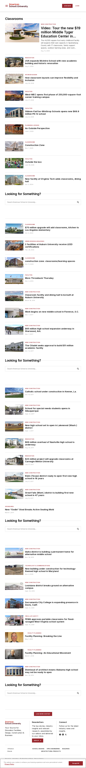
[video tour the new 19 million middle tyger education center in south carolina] (22, 32)
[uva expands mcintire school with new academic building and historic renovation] (14, 62)
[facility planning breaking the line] (14, 637)
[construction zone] (14, 146)
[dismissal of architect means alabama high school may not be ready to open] (14, 671)
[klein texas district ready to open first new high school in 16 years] (14, 477)
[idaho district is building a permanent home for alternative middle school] (14, 553)
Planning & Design (32, 125)
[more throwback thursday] (14, 279)
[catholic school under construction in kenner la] (14, 393)
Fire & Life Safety (31, 616)
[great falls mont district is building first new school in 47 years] (14, 494)
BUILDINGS (66, 749)
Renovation (29, 58)
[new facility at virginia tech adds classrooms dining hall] (14, 180)
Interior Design (31, 74)
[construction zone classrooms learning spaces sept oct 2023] (14, 262)
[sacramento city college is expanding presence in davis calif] (14, 603)
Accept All (75, 763)
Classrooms (30, 142)
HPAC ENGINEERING (53, 749)
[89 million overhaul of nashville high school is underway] (14, 443)
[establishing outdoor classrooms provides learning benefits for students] (14, 163)
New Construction (48, 24)
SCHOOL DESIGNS (38, 749)
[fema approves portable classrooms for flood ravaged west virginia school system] (14, 620)
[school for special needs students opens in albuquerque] (14, 409)
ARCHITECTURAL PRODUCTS (51, 751)
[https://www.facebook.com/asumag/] (60, 735)
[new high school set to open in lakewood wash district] (14, 426)
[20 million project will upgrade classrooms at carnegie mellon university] (14, 460)
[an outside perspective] (14, 129)
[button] (6, 5)
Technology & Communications (37, 565)
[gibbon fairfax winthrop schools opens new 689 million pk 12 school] (14, 112)
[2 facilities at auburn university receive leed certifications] (14, 245)
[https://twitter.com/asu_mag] (66, 735)
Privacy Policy (9, 764)
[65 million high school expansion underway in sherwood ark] (14, 330)
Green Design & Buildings (34, 241)
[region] (43, 763)
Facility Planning (34, 633)
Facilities (28, 91)
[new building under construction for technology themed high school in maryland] (14, 570)
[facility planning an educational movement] (14, 654)
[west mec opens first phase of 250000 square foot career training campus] (14, 96)
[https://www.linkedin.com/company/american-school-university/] (63, 735)
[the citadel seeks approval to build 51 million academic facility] (14, 347)
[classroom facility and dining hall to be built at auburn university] (14, 296)
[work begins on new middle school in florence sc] (14, 313)
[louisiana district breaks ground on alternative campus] (14, 587)
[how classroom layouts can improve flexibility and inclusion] (14, 79)
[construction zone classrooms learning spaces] (14, 229)
